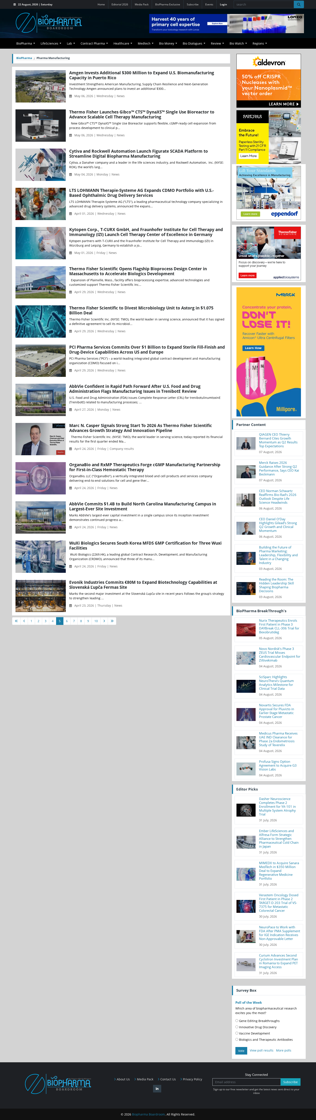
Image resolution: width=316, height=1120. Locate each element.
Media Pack (142, 4)
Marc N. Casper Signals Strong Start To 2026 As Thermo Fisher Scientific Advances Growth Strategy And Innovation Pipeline (140, 428)
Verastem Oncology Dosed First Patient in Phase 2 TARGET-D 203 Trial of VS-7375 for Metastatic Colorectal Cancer (278, 903)
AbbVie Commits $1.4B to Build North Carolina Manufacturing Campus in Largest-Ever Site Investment (142, 506)
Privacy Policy (192, 1079)
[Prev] (24, 621)
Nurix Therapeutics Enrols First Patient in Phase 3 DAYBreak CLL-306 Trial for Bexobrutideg (279, 626)
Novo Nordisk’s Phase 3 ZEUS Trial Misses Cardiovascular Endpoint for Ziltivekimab (279, 654)
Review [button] (216, 43)
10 (96, 621)
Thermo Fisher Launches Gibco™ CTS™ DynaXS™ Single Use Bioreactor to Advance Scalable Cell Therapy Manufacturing (141, 114)
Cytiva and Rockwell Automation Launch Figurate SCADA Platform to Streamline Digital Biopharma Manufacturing (138, 153)
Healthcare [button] (121, 43)
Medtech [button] (144, 43)
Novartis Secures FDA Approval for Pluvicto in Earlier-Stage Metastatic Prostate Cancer (276, 711)
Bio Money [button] (166, 43)
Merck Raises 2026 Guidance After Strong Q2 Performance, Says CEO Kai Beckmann (279, 468)
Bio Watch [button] (237, 43)
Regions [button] (258, 43)
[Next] (104, 621)
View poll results (261, 1050)
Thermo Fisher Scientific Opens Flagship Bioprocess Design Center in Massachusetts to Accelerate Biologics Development (138, 271)
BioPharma (24, 58)
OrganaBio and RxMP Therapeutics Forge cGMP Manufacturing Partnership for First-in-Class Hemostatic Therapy (144, 467)
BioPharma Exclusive (167, 4)
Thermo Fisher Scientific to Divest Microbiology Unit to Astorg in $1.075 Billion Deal (141, 310)
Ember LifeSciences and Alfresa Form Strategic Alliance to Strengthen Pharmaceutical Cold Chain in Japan (279, 838)
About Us (123, 1079)
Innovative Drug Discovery (257, 1027)
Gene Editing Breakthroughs (259, 1021)
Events (209, 4)
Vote (241, 1051)
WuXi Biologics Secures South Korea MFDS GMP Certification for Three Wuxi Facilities (145, 545)
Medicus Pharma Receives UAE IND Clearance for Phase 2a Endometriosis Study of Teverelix (278, 739)
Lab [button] (69, 43)
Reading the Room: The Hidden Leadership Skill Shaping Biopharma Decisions (276, 585)
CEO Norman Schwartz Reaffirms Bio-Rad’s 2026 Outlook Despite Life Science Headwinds (277, 497)
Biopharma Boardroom (148, 1114)
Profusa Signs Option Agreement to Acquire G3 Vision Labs (278, 765)
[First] (16, 621)
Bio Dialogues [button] (192, 43)
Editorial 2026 (120, 4)
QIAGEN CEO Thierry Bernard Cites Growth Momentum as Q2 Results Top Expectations (278, 440)
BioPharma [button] (24, 43)
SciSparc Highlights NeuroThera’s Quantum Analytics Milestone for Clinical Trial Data (276, 683)
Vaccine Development (254, 1033)
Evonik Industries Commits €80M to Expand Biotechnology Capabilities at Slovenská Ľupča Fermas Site (143, 585)
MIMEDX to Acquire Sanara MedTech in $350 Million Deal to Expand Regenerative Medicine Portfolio (279, 871)
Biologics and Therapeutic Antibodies (265, 1040)
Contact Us (168, 1079)
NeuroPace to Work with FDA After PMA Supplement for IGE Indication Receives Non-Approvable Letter (279, 933)
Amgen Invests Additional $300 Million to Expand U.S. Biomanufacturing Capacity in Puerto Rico (141, 75)
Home (101, 4)
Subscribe (193, 4)
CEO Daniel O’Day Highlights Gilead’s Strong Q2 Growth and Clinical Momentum (278, 525)
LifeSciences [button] (49, 43)
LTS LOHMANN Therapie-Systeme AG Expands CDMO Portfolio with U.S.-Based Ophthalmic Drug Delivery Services (141, 193)
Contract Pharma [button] (93, 43)
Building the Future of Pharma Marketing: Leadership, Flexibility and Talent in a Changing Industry (278, 555)
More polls (283, 1050)
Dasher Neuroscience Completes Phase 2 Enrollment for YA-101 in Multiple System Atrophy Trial (277, 806)
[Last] (112, 621)
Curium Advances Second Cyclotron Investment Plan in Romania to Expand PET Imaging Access (278, 961)
